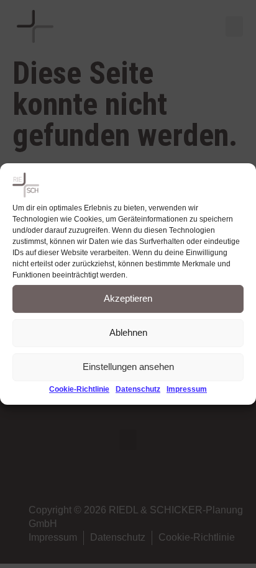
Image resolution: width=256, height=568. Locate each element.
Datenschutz (138, 389)
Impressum (187, 389)
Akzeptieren (128, 299)
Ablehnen (128, 333)
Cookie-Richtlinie (79, 389)
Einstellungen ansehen (128, 367)
